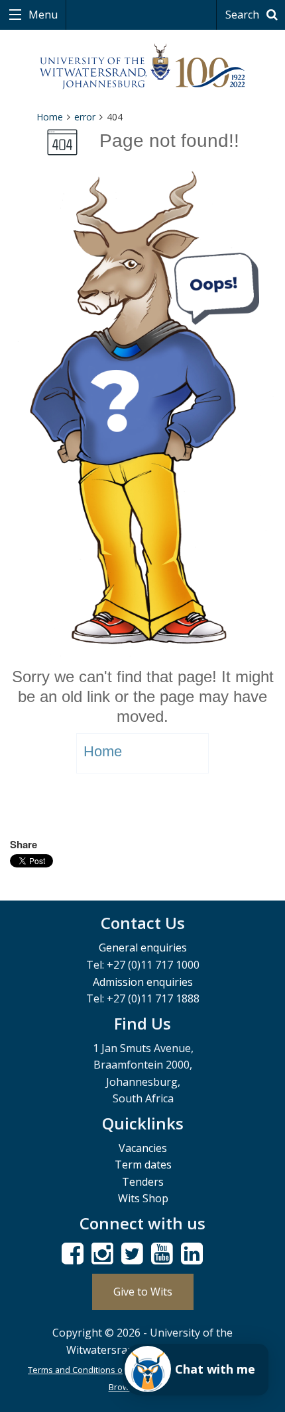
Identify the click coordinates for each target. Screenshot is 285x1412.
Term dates (143, 1164)
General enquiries (143, 947)
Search (243, 14)
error (84, 116)
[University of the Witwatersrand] (143, 66)
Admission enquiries (143, 982)
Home (49, 116)
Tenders (143, 1181)
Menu (42, 14)
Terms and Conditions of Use (86, 1370)
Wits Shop (143, 1198)
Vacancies (143, 1148)
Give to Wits (142, 1291)
